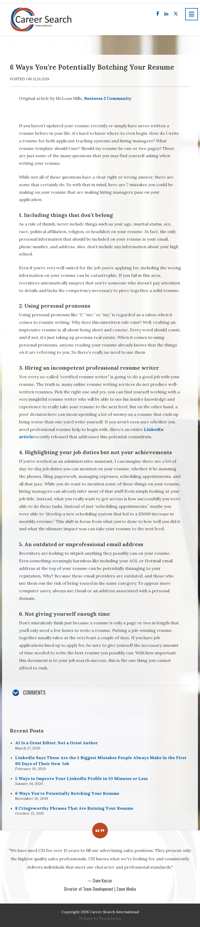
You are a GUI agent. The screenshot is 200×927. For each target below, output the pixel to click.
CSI (41, 19)
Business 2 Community (108, 98)
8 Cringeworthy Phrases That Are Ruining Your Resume (74, 808)
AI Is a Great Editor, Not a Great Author (56, 742)
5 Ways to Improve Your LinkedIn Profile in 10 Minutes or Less (81, 778)
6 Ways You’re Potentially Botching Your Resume (67, 793)
